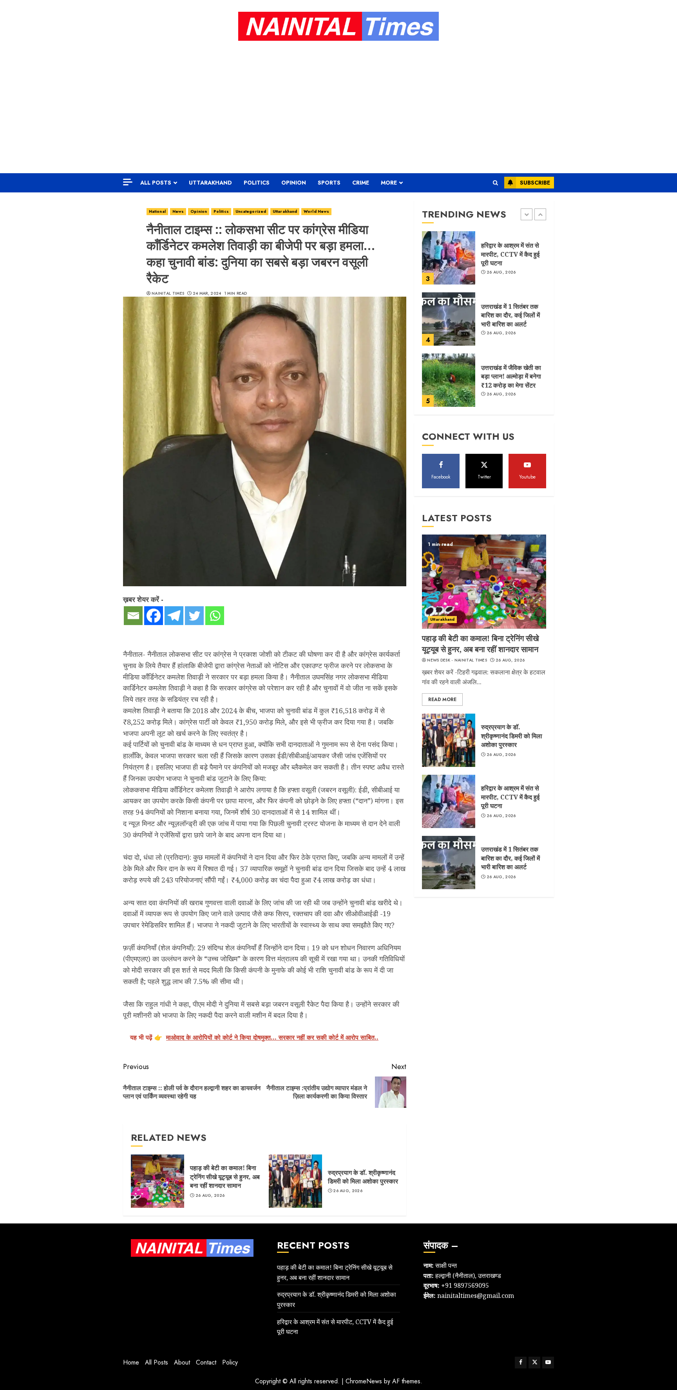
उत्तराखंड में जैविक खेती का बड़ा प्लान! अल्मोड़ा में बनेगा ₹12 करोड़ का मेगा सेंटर (511, 376)
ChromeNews (364, 1381)
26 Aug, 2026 (210, 1195)
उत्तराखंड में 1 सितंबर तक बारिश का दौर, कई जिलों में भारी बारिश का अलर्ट (510, 315)
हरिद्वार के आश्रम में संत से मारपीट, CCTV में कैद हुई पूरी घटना (510, 254)
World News (316, 211)
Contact (206, 1362)
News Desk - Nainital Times (457, 660)
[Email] (133, 615)
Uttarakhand (210, 183)
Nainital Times (168, 293)
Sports (329, 183)
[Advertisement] (338, 106)
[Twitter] (194, 615)
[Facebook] (153, 615)
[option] (484, 261)
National (157, 211)
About (182, 1362)
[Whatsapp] (214, 615)
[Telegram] (174, 615)
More (389, 183)
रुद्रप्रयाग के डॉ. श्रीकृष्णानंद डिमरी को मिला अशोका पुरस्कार (363, 1176)
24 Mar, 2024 (207, 293)
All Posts (155, 183)
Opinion (293, 183)
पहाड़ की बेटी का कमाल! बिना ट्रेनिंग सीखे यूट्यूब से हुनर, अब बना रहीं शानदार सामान (225, 1176)
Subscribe (535, 183)
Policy (230, 1362)
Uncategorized (250, 211)
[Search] (495, 182)
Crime (360, 183)
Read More (442, 699)
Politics (257, 183)
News (178, 211)
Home (131, 1362)
